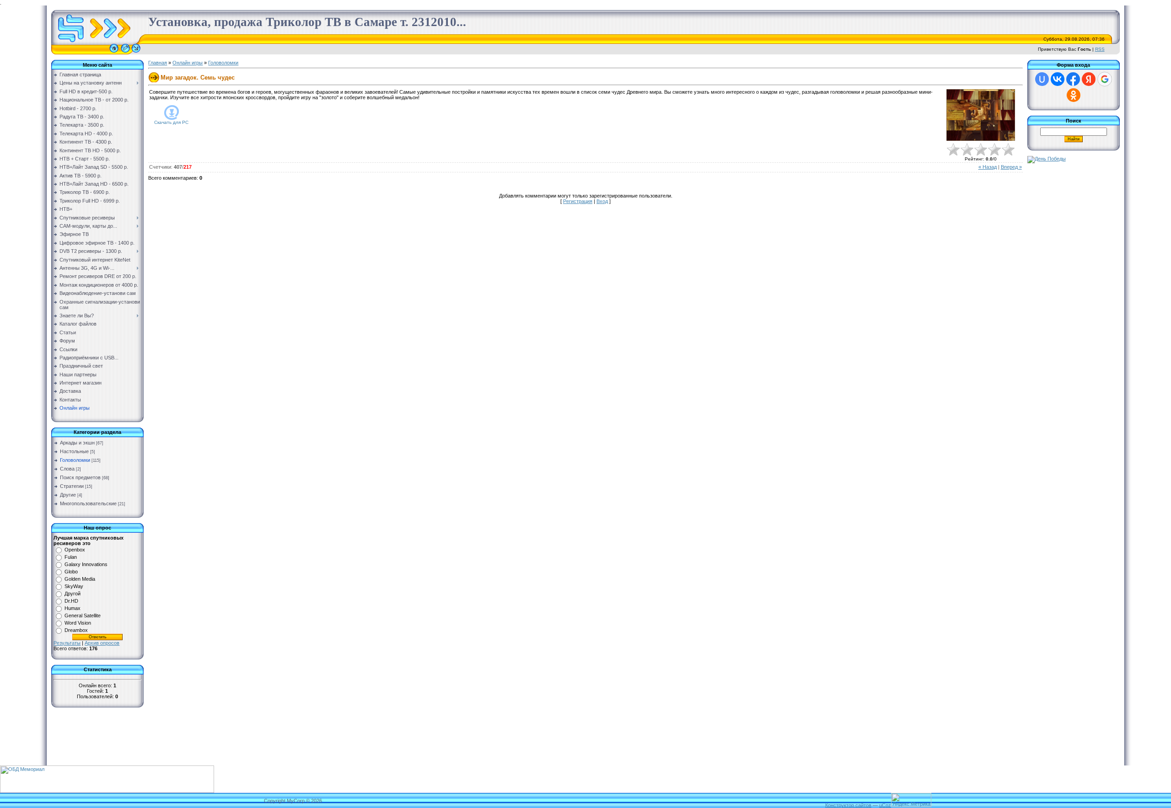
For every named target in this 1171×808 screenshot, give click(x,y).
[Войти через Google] (1104, 79)
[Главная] (113, 52)
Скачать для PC (171, 122)
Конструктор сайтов (848, 805)
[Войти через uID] (1042, 79)
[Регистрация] (125, 52)
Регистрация (577, 201)
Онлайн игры (187, 62)
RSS (1100, 49)
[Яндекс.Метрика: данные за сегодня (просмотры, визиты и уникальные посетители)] (911, 800)
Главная (157, 62)
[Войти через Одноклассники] (1073, 95)
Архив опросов (102, 643)
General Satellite (82, 615)
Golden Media (79, 579)
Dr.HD (71, 601)
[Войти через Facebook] (1073, 79)
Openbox (74, 549)
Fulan (70, 557)
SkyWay (73, 586)
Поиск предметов (80, 477)
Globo (71, 571)
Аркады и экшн (77, 442)
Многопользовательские (88, 503)
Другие (68, 495)
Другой (72, 593)
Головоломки (75, 460)
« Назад (987, 167)
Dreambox (76, 630)
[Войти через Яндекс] (1089, 79)
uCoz (885, 805)
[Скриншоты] (980, 115)
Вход (602, 201)
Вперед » (1011, 167)
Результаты (67, 643)
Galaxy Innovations (85, 564)
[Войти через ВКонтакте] (1057, 79)
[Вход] (136, 52)
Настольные (74, 451)
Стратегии (72, 486)
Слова (67, 468)
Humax (72, 608)
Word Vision (77, 623)
